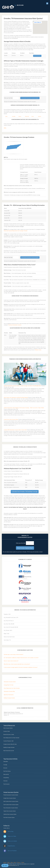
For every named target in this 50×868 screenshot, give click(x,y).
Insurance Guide (6, 731)
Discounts (5, 767)
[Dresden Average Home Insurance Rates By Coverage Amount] (25, 147)
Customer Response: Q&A (8, 740)
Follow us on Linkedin (12, 841)
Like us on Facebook (12, 850)
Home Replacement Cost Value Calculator (12, 688)
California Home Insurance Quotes (9, 814)
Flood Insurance (6, 784)
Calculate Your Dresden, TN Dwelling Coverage (24, 491)
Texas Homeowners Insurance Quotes (10, 807)
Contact (22, 862)
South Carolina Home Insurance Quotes (10, 804)
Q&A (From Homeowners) (8, 694)
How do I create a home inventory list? (11, 660)
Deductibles (5, 761)
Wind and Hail (6, 774)
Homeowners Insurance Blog (9, 691)
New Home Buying (6, 771)
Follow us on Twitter (12, 836)
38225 (5, 128)
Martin (6, 116)
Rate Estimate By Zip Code (8, 750)
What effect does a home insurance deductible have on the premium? (17, 664)
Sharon (33, 116)
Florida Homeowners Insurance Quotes (10, 794)
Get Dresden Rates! (37, 55)
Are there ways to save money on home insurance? (13, 654)
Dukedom (39, 116)
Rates (8, 862)
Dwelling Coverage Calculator (9, 697)
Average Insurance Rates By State (10, 744)
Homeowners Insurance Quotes (10, 681)
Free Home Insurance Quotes (9, 817)
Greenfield (13, 116)
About (15, 862)
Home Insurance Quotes (8, 728)
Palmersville (27, 116)
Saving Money (6, 777)
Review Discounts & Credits (8, 734)
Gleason (19, 116)
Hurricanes (5, 780)
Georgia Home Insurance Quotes (9, 798)
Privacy (18, 862)
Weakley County (38, 349)
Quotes (4, 862)
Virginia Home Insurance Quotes (9, 811)
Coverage (5, 764)
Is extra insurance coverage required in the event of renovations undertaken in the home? (20, 667)
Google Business (11, 845)
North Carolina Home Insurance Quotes (10, 801)
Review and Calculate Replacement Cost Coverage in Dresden (15, 230)
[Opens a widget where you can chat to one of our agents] (4, 865)
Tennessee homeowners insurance (14, 324)
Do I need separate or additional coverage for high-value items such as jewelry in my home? (21, 657)
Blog (12, 862)
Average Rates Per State (8, 684)
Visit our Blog (10, 831)
